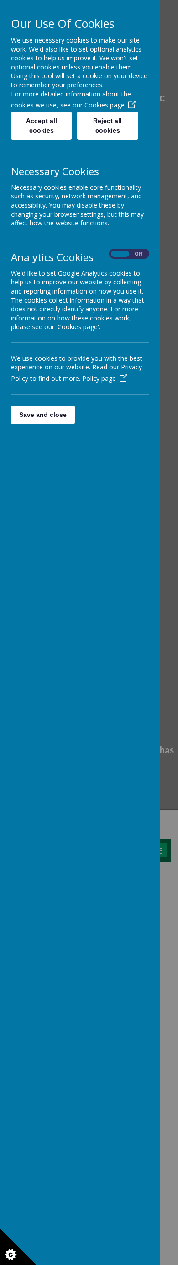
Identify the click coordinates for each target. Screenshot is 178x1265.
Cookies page (104, 105)
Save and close (43, 414)
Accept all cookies (41, 125)
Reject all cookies (107, 125)
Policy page (99, 378)
